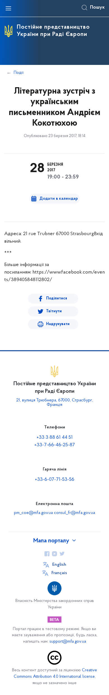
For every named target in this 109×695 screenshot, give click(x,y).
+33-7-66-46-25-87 (54, 445)
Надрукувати (58, 324)
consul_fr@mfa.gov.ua (74, 513)
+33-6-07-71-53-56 (54, 479)
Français (59, 573)
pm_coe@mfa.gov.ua (33, 513)
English (59, 564)
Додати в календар (58, 198)
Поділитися (56, 298)
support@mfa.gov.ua (67, 642)
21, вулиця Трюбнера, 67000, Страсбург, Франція (54, 402)
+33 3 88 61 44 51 (55, 437)
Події (18, 72)
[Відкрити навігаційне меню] (8, 8)
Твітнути (54, 311)
